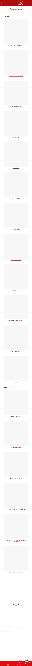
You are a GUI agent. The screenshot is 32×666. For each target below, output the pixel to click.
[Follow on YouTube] (18, 604)
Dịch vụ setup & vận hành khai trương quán (12, 652)
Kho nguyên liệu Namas (7, 656)
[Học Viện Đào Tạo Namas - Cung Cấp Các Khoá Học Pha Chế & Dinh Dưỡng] (16, 3)
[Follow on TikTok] (16, 604)
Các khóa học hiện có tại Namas (10, 648)
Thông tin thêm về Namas (8, 644)
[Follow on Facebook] (14, 604)
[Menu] (2, 3)
